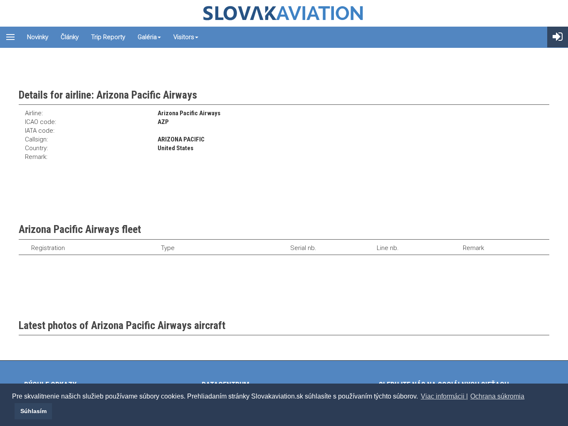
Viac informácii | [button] (444, 396)
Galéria (147, 37)
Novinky (37, 37)
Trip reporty (108, 37)
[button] (13, 411)
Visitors (183, 37)
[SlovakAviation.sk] (284, 13)
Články (70, 37)
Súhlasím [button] (33, 411)
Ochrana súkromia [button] (497, 396)
